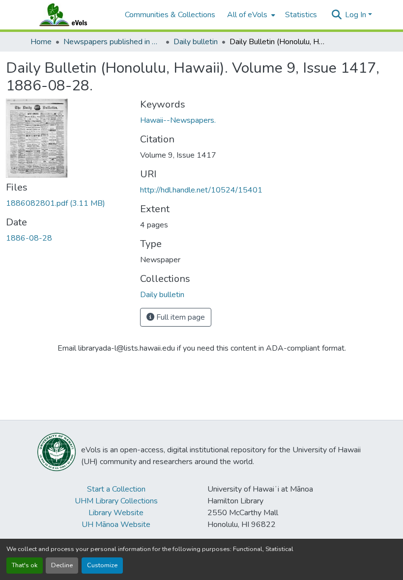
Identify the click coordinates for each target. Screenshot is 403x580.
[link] (67, 203)
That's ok (24, 565)
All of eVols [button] (247, 14)
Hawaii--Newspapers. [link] (178, 120)
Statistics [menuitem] (301, 14)
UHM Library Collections (116, 501)
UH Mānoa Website (116, 524)
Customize (102, 565)
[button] (72, 14)
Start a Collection (116, 489)
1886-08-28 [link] (29, 238)
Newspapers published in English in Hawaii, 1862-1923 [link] (112, 41)
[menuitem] (250, 14)
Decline (62, 565)
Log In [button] (356, 14)
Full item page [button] (179, 317)
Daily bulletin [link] (195, 41)
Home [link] (41, 41)
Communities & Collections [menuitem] (170, 14)
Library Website (116, 512)
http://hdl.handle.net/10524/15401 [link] (201, 190)
